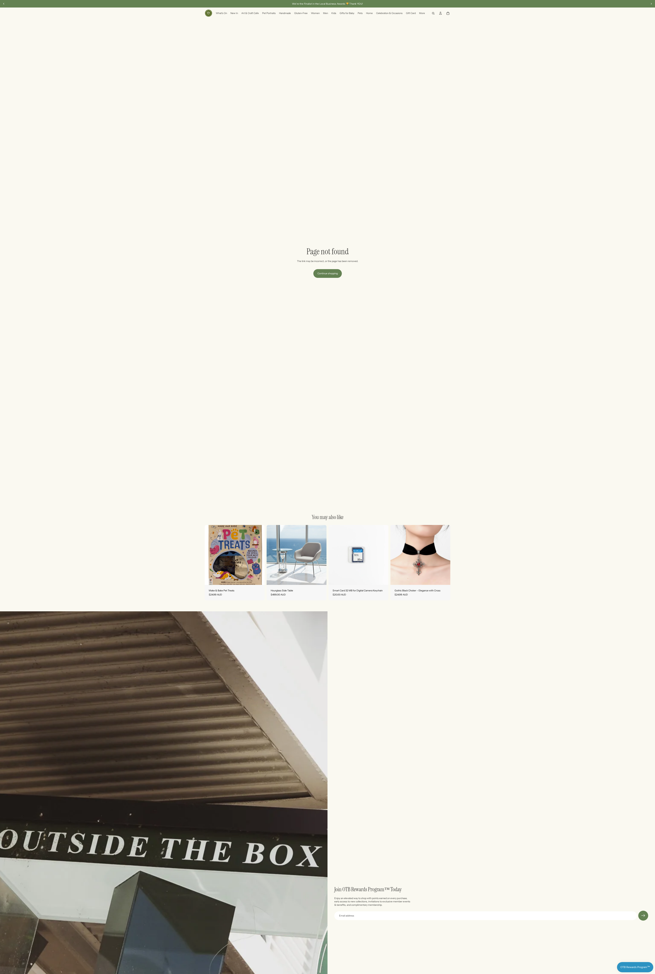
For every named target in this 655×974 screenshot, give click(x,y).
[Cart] (448, 13)
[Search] (433, 13)
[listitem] (422, 13)
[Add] (259, 580)
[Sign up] (643, 916)
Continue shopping (327, 273)
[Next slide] (651, 4)
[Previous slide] (4, 4)
